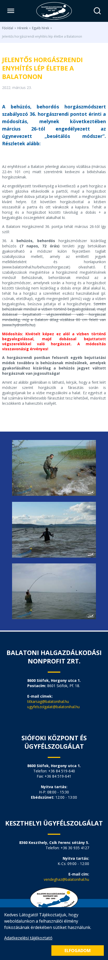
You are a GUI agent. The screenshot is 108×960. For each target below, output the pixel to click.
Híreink (22, 28)
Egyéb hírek (40, 28)
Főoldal (7, 28)
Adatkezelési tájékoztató (28, 938)
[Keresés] (97, 11)
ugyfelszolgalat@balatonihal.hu (53, 706)
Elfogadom (77, 950)
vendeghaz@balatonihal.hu (66, 879)
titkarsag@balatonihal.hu (48, 701)
